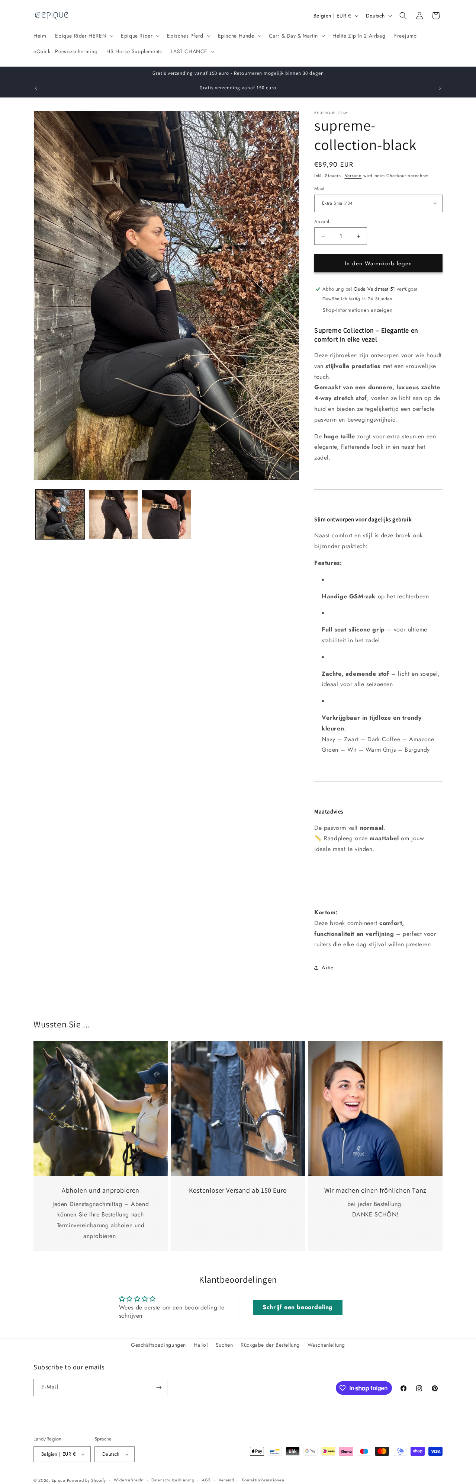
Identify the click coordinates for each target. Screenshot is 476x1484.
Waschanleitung (326, 1345)
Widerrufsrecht (129, 1480)
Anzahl (321, 221)
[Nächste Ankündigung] (440, 88)
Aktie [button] (328, 967)
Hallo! (201, 1345)
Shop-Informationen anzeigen (357, 310)
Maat (319, 188)
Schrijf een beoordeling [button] (298, 1307)
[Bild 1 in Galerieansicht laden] (60, 514)
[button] (83, 36)
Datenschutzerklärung (172, 1480)
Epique (59, 1480)
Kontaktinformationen (263, 1480)
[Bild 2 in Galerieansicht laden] (113, 514)
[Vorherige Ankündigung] (36, 88)
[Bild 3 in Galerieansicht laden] (166, 514)
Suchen (224, 1345)
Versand (353, 175)
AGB (206, 1480)
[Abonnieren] (159, 1387)
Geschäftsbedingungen (158, 1345)
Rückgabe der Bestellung (270, 1345)
